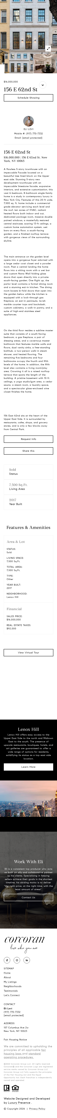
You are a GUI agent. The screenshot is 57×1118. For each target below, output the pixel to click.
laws (17, 1053)
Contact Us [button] (28, 897)
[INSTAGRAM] (17, 960)
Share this (28, 450)
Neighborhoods (12, 986)
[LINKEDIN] (27, 960)
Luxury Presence (19, 1102)
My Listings (10, 982)
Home (7, 973)
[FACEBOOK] (7, 960)
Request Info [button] (28, 439)
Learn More (28, 766)
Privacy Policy (37, 1108)
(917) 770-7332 (34, 133)
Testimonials (11, 990)
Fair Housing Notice (15, 1039)
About (7, 977)
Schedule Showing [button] (29, 97)
